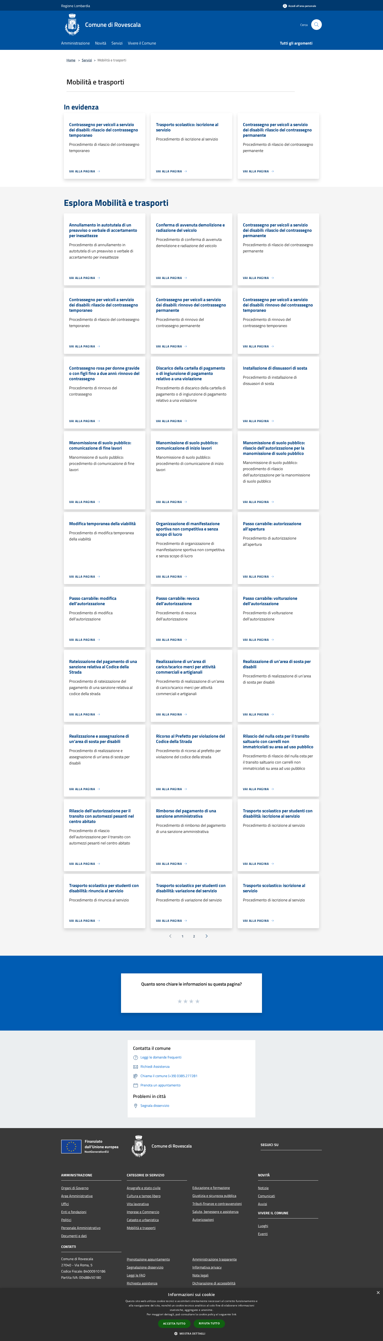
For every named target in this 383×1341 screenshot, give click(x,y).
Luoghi (263, 1225)
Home (70, 60)
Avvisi (262, 1204)
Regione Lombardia (75, 5)
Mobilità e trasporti (141, 1227)
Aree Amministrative (77, 1196)
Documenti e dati (74, 1235)
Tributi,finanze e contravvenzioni (217, 1203)
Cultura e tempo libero (143, 1196)
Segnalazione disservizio (145, 1267)
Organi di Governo (74, 1188)
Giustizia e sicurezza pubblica (214, 1195)
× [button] (378, 1292)
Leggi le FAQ (136, 1275)
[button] (191, 1333)
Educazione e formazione (211, 1187)
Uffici (65, 1204)
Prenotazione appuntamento (148, 1259)
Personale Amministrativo (80, 1227)
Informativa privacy (207, 1267)
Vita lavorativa (138, 1204)
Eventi (263, 1233)
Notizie (263, 1188)
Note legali (200, 1275)
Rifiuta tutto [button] (209, 1323)
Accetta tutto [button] (174, 1323)
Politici (66, 1219)
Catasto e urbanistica (143, 1219)
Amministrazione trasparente (214, 1259)
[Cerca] (316, 24)
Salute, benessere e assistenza (215, 1211)
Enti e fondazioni (73, 1211)
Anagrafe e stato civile (143, 1188)
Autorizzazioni (203, 1219)
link (234, 1314)
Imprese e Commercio (143, 1211)
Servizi (87, 60)
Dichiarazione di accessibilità (213, 1283)
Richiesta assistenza (142, 1283)
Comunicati (266, 1196)
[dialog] (191, 1314)
